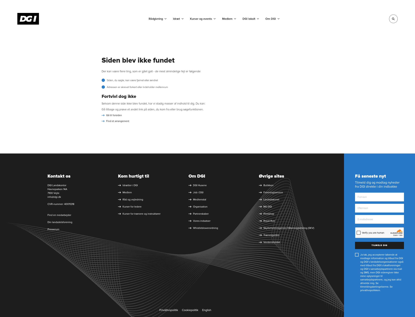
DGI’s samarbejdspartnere (378, 269)
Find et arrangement (117, 121)
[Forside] (28, 19)
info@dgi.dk (54, 197)
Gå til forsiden (114, 115)
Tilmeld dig (379, 245)
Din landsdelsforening (59, 222)
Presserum (53, 229)
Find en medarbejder (59, 215)
